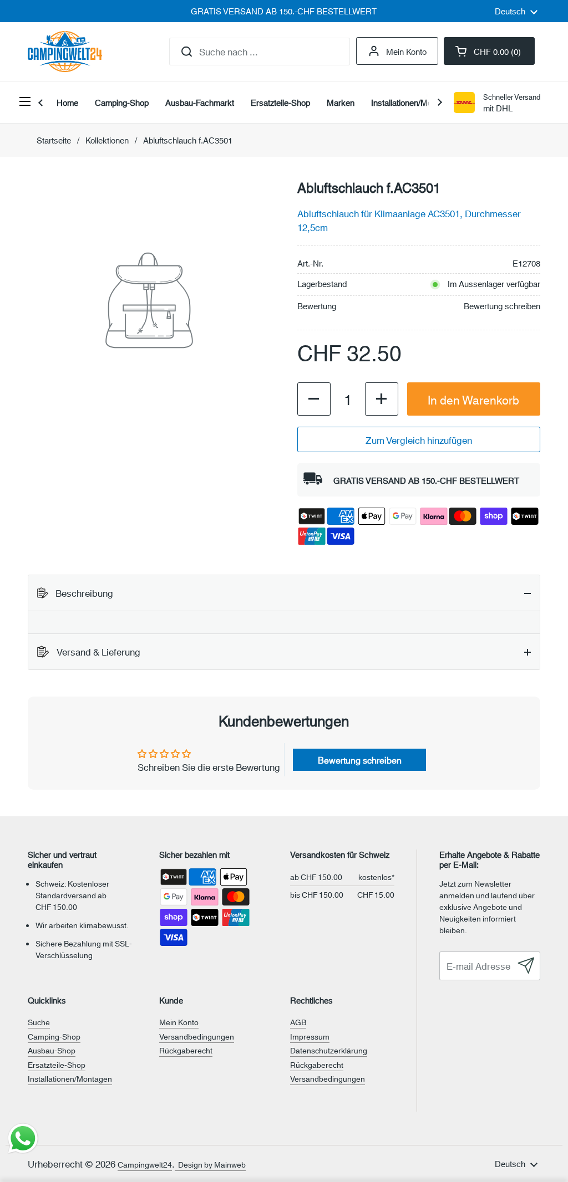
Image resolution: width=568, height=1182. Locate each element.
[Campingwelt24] (65, 51)
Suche (39, 1021)
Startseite (54, 140)
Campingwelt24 (145, 1164)
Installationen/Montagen (70, 1078)
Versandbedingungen (196, 1036)
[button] (489, 51)
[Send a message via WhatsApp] (23, 1138)
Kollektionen (107, 140)
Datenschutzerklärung (328, 1050)
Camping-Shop (54, 1036)
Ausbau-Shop (51, 1050)
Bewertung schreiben (502, 305)
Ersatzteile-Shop (56, 1064)
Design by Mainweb (210, 1164)
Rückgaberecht (185, 1050)
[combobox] (259, 51)
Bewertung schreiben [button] (360, 759)
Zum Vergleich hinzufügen (419, 439)
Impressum (309, 1036)
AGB (298, 1021)
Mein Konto (406, 51)
